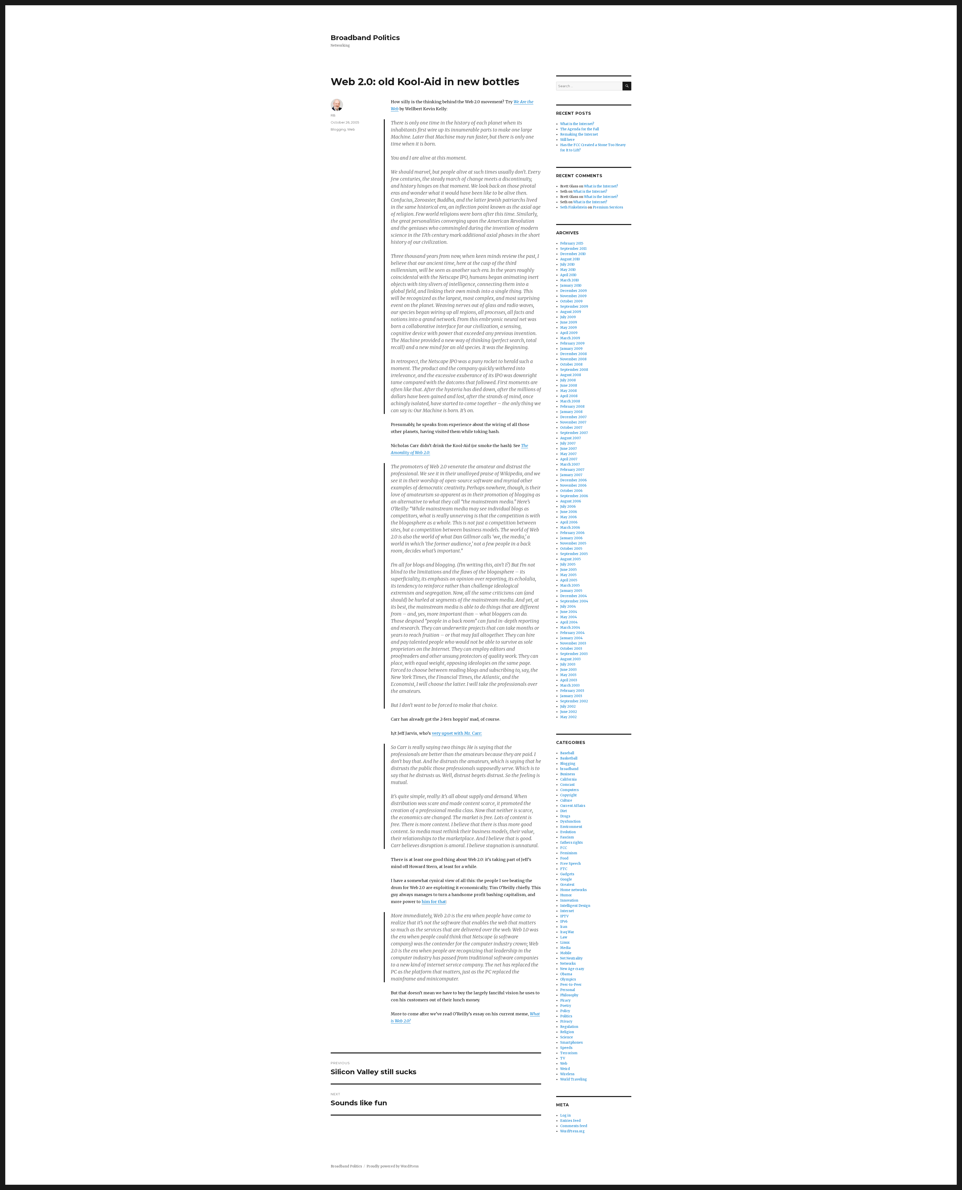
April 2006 (568, 522)
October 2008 (571, 364)
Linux (565, 942)
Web (351, 129)
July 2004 (568, 606)
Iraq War (567, 932)
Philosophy (569, 995)
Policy (565, 1011)
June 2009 (568, 322)
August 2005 (570, 559)
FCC (563, 848)
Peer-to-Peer (571, 985)
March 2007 (570, 464)
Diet (563, 811)
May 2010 (568, 270)
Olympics (568, 979)
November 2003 (573, 643)
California (568, 779)
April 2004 (569, 622)
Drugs (565, 816)
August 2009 (570, 312)
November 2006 (573, 485)
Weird (565, 1069)
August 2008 (570, 375)
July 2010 (567, 264)
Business (567, 774)
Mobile (565, 953)
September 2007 (574, 433)
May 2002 (568, 717)
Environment (571, 827)
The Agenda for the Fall (579, 129)
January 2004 (571, 638)
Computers (569, 790)
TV (562, 1058)
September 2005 (574, 554)
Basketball (568, 758)
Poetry (565, 1006)
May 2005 (568, 575)
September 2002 (574, 701)
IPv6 (563, 921)
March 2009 (570, 338)
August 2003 (570, 659)
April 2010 (568, 275)
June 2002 (568, 712)
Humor (566, 895)
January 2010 (570, 285)
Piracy (565, 1000)
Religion (567, 1032)
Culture (566, 800)
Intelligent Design (575, 906)
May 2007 (568, 454)
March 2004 (570, 627)
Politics (566, 1016)
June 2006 (568, 512)
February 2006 (572, 533)
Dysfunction (570, 821)
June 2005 (568, 570)
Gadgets (567, 874)
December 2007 (573, 417)
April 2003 (568, 680)
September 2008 (574, 370)
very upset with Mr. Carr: (457, 733)
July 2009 (568, 317)
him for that (434, 901)
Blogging (338, 129)
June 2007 (568, 449)
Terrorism (568, 1053)
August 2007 (570, 438)
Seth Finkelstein (573, 207)
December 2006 (573, 480)
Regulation (569, 1027)
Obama (566, 974)
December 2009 (573, 291)
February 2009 (572, 343)
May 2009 (568, 328)
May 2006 (568, 517)
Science (566, 1037)
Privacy (566, 1021)
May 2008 (568, 391)
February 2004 (572, 633)
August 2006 (570, 501)
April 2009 (568, 333)
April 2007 (568, 459)
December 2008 (573, 354)
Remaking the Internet (579, 134)
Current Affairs (572, 806)
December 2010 (573, 254)
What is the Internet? (577, 124)
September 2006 (574, 496)
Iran (563, 927)
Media (565, 948)
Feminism (568, 853)
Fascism (567, 837)
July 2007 (567, 443)
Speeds (566, 1048)
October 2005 (571, 549)
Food (564, 858)
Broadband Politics (365, 37)
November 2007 (573, 422)
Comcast (567, 785)
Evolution (568, 832)
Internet (567, 911)
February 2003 (572, 691)
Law (563, 937)
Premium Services (608, 207)
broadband (569, 769)
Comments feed (573, 1126)
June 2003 (568, 670)
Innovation (569, 900)
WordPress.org (572, 1131)
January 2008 (571, 412)
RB (333, 115)
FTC (563, 869)
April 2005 (568, 580)
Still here (567, 140)
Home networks (573, 890)
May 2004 (568, 617)
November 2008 (573, 359)
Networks (568, 963)
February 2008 (572, 406)
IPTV (564, 916)
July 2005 (567, 564)
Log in (565, 1115)
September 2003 (574, 654)
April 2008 (568, 396)
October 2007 (571, 427)
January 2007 (571, 475)
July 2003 (567, 664)
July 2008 (568, 380)
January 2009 (571, 349)
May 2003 (568, 675)
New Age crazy (572, 969)
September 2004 (574, 601)
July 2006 (568, 506)
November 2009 (573, 296)
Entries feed (570, 1121)
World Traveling (573, 1079)
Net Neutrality (571, 958)
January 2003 (571, 696)
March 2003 (570, 685)
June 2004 (568, 612)
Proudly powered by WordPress (393, 1166)
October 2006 (571, 491)
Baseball (567, 753)
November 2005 (573, 543)
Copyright (568, 795)
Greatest (567, 885)
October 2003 (571, 648)
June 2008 (568, 385)
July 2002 (568, 706)
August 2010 (570, 259)
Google (566, 879)
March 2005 (570, 585)
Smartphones (571, 1042)
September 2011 (573, 249)
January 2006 (571, 538)
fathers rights (571, 842)
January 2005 (571, 591)
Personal (567, 990)
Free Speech (570, 863)
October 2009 (571, 301)
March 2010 (569, 280)
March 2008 (570, 401)
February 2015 (571, 243)
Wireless (567, 1074)
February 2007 (572, 470)
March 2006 (570, 527)
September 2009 (574, 306)
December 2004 (573, 596)
